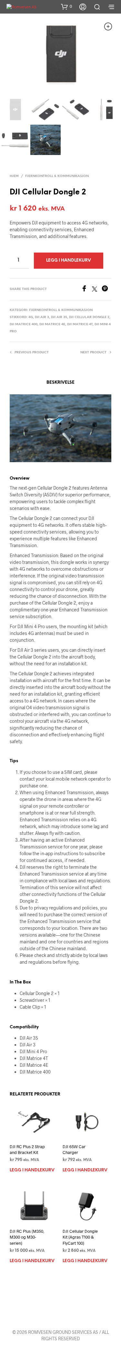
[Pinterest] (106, 289)
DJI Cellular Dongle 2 (89, 317)
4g (30, 317)
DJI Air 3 (42, 317)
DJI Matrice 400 (23, 324)
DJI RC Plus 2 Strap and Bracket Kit (27, 1149)
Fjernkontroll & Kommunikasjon (57, 176)
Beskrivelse (60, 382)
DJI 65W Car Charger (74, 1149)
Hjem (14, 176)
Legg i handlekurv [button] (32, 1170)
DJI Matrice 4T (80, 324)
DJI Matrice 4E (52, 324)
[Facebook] (86, 289)
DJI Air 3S (59, 317)
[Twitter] (97, 289)
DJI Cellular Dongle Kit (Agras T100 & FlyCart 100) (80, 1237)
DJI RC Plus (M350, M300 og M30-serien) (27, 1237)
